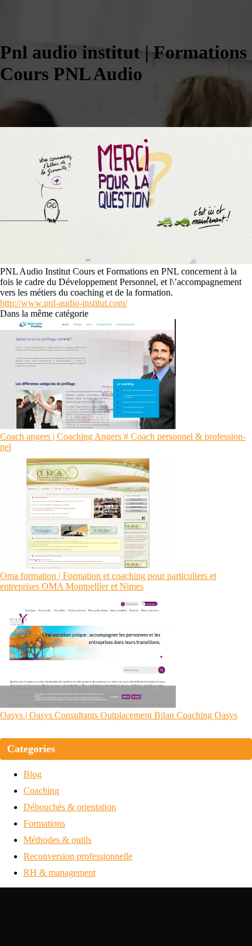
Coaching (41, 791)
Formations (44, 823)
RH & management (59, 873)
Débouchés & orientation (69, 807)
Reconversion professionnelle (77, 856)
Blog (32, 774)
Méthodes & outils (57, 840)
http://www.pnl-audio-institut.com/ (63, 303)
